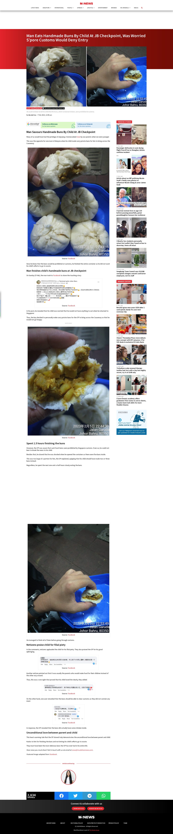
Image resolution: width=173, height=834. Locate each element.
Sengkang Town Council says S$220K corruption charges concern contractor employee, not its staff (131, 273)
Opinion (79, 8)
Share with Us (78, 808)
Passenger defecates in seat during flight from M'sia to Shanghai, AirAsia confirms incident (131, 150)
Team (125, 823)
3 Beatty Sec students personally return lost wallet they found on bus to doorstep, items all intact (131, 243)
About (62, 823)
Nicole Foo (32, 115)
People (69, 8)
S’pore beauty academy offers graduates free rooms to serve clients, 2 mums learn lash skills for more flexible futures (131, 401)
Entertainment (103, 8)
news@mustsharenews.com (82, 750)
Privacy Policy (114, 823)
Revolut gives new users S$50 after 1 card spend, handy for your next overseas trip (131, 309)
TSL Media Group (94, 830)
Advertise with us (95, 808)
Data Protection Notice (96, 823)
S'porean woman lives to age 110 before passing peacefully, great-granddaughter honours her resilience (131, 213)
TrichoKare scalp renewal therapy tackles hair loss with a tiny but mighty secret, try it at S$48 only (131, 370)
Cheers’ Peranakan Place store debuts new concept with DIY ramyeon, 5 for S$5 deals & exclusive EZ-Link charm (131, 340)
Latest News (35, 8)
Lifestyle (90, 8)
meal (78, 137)
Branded (114, 8)
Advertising (51, 823)
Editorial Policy (77, 823)
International (59, 8)
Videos (136, 8)
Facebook (71, 258)
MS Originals (124, 8)
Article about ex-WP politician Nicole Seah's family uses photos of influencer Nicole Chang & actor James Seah (131, 181)
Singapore (46, 8)
